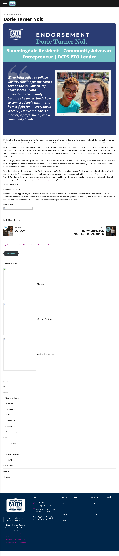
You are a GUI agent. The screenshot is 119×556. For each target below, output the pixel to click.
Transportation (11, 426)
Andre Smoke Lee (45, 354)
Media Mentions (11, 460)
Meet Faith (7, 387)
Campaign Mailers (12, 454)
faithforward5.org (42, 180)
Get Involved (8, 466)
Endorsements (10, 443)
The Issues (66, 514)
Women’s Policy (11, 432)
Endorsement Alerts (13, 14)
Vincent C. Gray (44, 319)
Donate (6, 471)
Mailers (40, 284)
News (5, 437)
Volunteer (94, 509)
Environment (10, 409)
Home (5, 381)
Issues (5, 392)
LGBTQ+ (8, 415)
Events (7, 449)
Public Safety (10, 421)
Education (9, 404)
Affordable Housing (12, 398)
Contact (6, 477)
